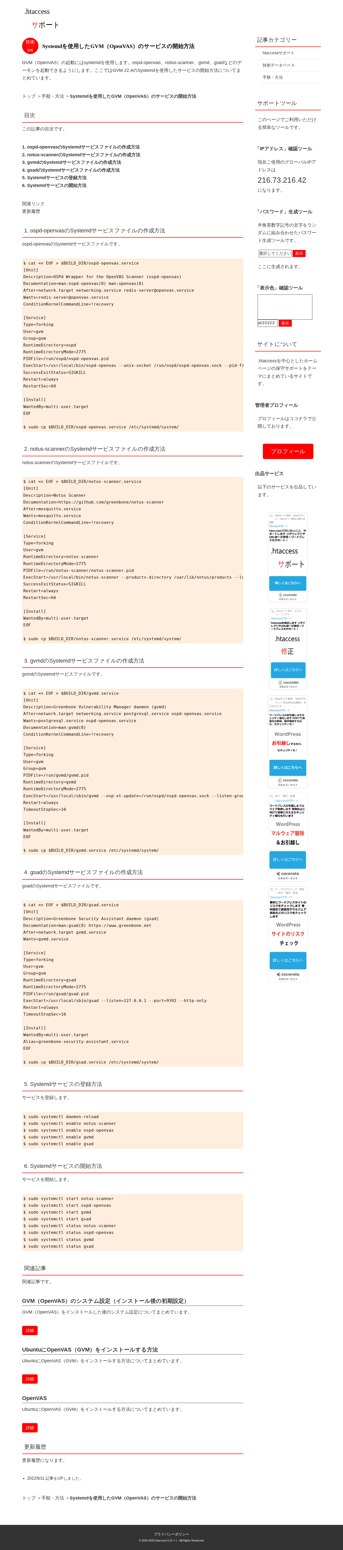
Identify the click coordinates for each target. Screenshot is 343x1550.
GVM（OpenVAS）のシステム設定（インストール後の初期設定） (105, 1301)
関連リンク (33, 203)
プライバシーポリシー (171, 1534)
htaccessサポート (279, 53)
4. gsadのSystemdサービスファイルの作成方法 (71, 170)
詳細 (30, 1330)
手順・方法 (52, 96)
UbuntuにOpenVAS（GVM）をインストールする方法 (90, 1349)
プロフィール (288, 451)
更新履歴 (31, 211)
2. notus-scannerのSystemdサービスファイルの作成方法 (81, 154)
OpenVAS (34, 1398)
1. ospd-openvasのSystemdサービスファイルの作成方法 (81, 146)
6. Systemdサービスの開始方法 (54, 185)
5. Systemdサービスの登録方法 (54, 177)
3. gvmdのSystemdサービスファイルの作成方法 (71, 162)
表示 (299, 253)
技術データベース (279, 65)
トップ (29, 96)
